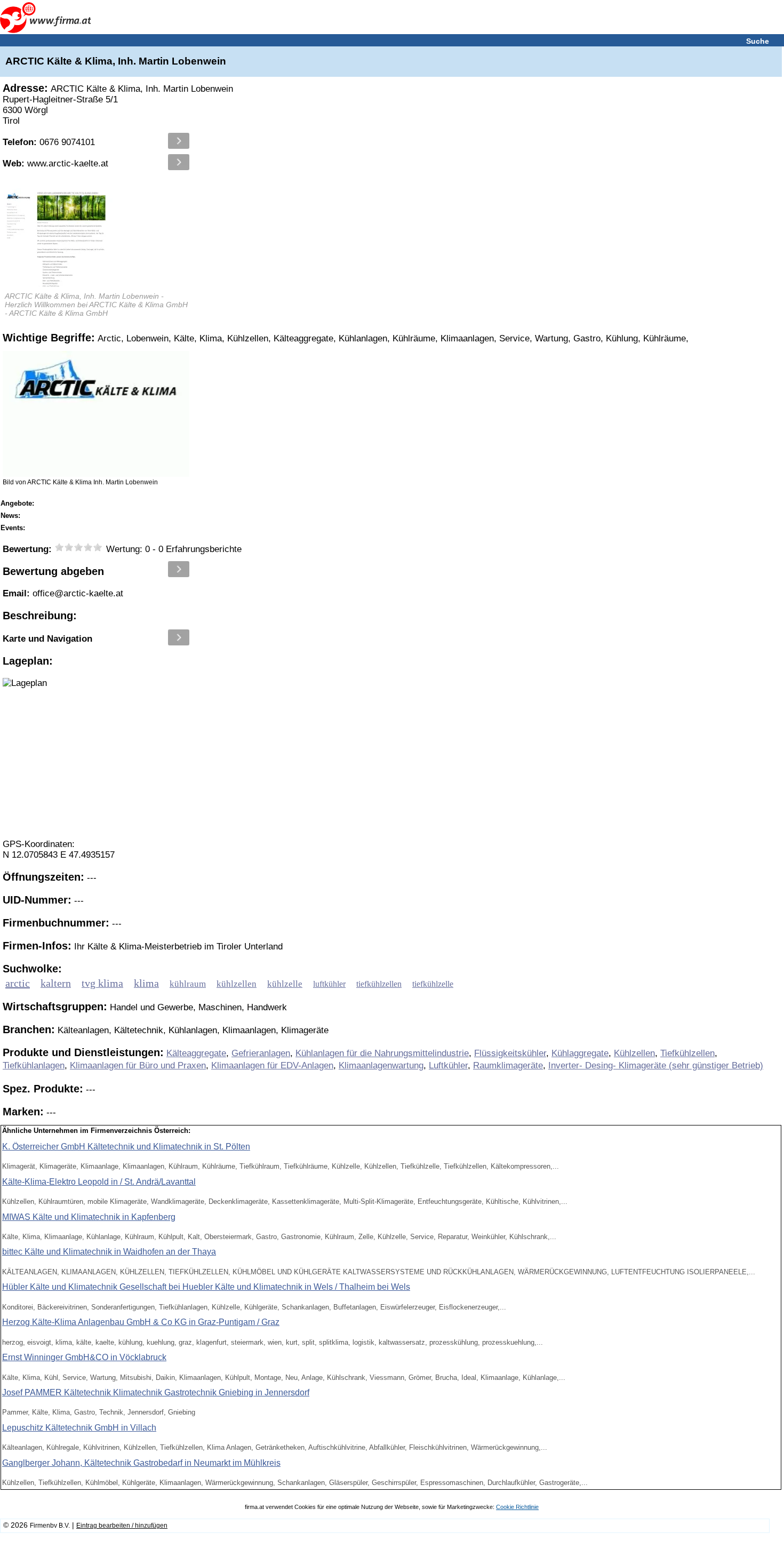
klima (146, 983)
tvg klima (102, 983)
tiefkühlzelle (432, 984)
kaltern (56, 983)
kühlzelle (284, 984)
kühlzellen (237, 984)
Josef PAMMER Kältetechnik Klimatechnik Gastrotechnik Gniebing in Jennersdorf (155, 1392)
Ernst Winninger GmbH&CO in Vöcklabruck (84, 1357)
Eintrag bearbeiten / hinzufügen (121, 1525)
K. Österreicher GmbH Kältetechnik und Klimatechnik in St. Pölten (126, 1146)
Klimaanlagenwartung (381, 1065)
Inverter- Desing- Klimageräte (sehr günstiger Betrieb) (655, 1065)
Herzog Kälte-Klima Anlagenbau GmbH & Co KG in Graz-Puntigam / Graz (140, 1322)
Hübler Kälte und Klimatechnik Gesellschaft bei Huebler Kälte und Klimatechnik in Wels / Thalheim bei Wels (206, 1286)
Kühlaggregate (580, 1053)
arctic (17, 983)
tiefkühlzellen (379, 984)
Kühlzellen (634, 1053)
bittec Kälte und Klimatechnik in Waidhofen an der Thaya (109, 1251)
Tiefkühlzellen (687, 1053)
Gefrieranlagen (260, 1053)
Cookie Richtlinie (517, 1507)
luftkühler (329, 984)
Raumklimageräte (508, 1065)
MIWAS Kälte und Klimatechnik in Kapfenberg (88, 1216)
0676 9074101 (49, 142)
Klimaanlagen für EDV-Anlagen (272, 1065)
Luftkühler (448, 1065)
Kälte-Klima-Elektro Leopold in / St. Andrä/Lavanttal (99, 1181)
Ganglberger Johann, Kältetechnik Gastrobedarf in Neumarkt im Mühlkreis (141, 1462)
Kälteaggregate (196, 1053)
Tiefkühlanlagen (34, 1065)
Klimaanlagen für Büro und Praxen (138, 1065)
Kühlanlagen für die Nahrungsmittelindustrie (382, 1053)
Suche (757, 41)
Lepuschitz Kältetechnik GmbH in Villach (79, 1427)
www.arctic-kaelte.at (55, 163)
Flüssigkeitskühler (510, 1053)
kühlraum (188, 984)
